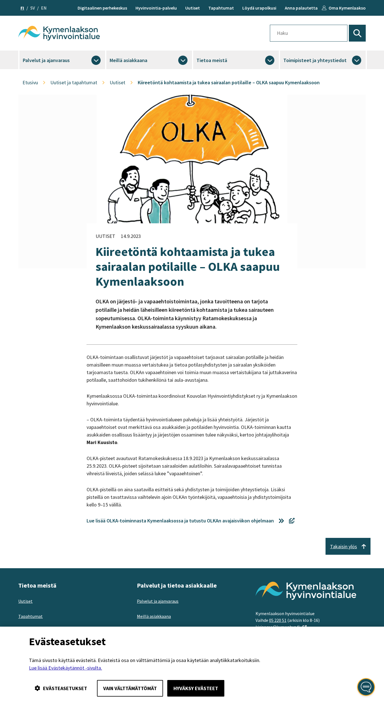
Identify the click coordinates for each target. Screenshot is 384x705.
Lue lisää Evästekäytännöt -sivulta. (65, 668)
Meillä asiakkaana (128, 60)
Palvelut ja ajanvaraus (46, 60)
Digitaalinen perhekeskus (102, 8)
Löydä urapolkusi (259, 8)
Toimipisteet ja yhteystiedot (315, 60)
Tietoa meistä (211, 60)
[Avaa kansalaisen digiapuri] (366, 687)
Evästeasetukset (65, 688)
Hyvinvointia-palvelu (156, 8)
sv (32, 8)
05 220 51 (277, 620)
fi (22, 8)
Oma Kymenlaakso (347, 8)
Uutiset (192, 8)
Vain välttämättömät (130, 688)
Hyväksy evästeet (195, 688)
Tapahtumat (221, 8)
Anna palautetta (301, 8)
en (44, 8)
